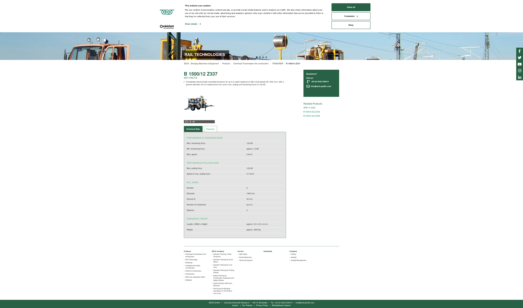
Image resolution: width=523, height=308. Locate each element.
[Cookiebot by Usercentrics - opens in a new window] (167, 27)
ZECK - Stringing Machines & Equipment (201, 63)
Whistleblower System (281, 305)
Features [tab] (210, 129)
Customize (349, 16)
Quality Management (298, 260)
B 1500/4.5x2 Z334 (311, 111)
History (293, 254)
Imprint (235, 305)
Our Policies (247, 305)
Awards (294, 257)
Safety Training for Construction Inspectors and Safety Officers (223, 277)
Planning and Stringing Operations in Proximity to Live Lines (222, 290)
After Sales (243, 254)
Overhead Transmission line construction (251, 63)
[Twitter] (519, 57)
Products (226, 63)
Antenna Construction (193, 271)
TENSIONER (277, 63)
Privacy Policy (262, 305)
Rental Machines (245, 257)
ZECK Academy (218, 251)
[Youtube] (519, 64)
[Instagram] (519, 70)
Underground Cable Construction (192, 266)
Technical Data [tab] (193, 129)
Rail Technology (191, 259)
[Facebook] (519, 51)
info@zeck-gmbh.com (320, 86)
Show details (191, 24)
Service (241, 251)
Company (293, 251)
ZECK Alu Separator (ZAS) (195, 277)
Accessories (189, 274)
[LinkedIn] (519, 77)
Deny (351, 25)
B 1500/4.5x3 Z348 (311, 115)
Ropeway (188, 262)
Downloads (268, 251)
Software (188, 280)
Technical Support (246, 260)
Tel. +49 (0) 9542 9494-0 (281, 302)
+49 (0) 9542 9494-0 (319, 81)
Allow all (351, 7)
